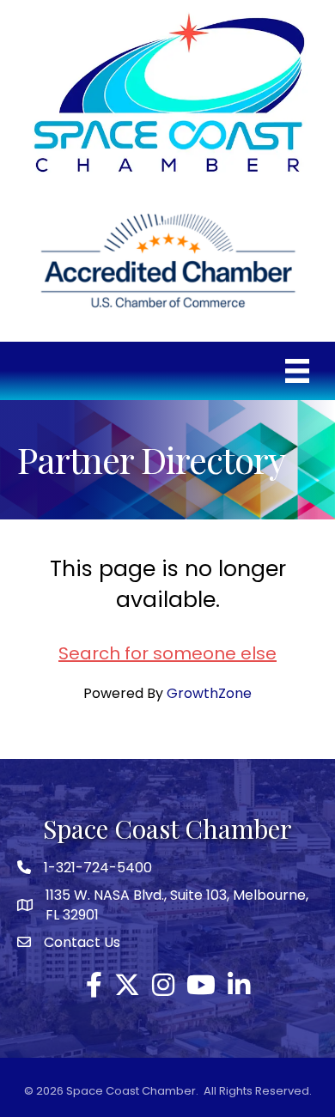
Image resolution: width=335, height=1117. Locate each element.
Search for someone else (167, 653)
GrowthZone (209, 693)
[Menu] (297, 371)
